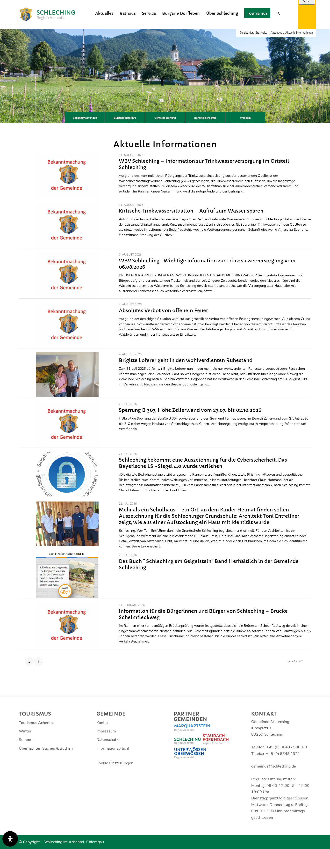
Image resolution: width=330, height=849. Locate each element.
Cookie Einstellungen (114, 763)
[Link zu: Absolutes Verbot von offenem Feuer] (67, 324)
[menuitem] (104, 13)
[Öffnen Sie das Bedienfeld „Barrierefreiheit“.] (10, 839)
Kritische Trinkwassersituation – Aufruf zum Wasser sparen (191, 211)
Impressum (106, 731)
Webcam (245, 118)
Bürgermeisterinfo (125, 118)
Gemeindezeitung (165, 118)
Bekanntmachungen (85, 118)
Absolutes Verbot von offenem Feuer (163, 311)
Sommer (26, 739)
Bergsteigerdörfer (205, 118)
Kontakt (103, 722)
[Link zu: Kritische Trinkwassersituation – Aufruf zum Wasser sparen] (67, 225)
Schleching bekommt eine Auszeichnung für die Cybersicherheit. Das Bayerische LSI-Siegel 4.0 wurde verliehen (203, 463)
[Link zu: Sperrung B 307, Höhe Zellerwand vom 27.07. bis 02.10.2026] (67, 424)
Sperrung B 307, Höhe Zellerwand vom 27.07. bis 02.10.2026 (190, 410)
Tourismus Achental (36, 722)
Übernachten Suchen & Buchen (46, 748)
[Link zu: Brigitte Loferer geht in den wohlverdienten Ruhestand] (67, 374)
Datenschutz (107, 739)
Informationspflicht (112, 748)
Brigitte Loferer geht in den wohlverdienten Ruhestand (185, 360)
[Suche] (278, 13)
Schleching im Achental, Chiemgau (73, 842)
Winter (25, 731)
